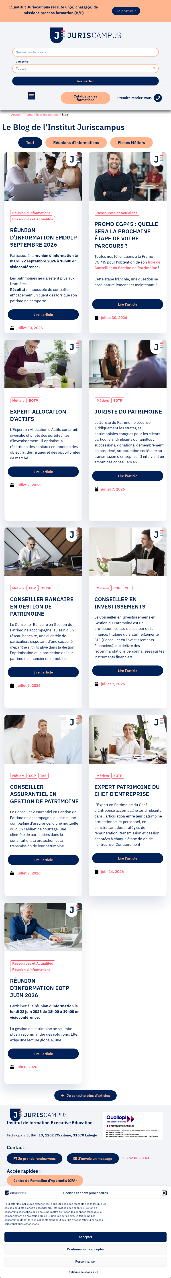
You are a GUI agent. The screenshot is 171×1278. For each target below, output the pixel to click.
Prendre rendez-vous (134, 97)
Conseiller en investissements (119, 602)
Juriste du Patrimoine (128, 411)
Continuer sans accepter (85, 1249)
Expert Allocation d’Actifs (38, 415)
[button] (164, 1193)
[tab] (30, 142)
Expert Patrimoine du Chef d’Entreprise (127, 790)
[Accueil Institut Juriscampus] (85, 35)
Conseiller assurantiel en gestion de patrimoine (44, 794)
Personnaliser (85, 1261)
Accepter (85, 1237)
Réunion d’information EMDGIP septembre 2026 (43, 237)
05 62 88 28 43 (136, 1158)
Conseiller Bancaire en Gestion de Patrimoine (41, 606)
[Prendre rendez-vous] (158, 98)
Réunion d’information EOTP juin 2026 (39, 988)
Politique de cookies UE (83, 1272)
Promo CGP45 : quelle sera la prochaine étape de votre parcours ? (126, 234)
